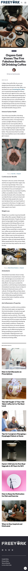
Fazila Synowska (16, 74)
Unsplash (19, 173)
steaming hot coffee (18, 89)
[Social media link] (2, 550)
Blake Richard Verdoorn (13, 267)
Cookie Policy (5, 559)
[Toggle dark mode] (25, 568)
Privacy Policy (5, 561)
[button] (21, 2)
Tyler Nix (13, 173)
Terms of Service (6, 563)
